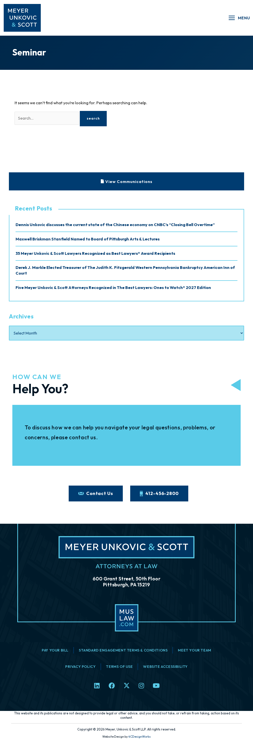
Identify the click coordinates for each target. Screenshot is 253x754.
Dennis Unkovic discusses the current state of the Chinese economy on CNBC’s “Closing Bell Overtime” (115, 224)
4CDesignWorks (139, 736)
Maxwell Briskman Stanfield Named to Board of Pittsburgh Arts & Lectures (88, 238)
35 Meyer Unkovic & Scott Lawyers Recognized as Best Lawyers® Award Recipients (95, 253)
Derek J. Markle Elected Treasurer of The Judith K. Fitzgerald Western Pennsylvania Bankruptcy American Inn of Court (125, 270)
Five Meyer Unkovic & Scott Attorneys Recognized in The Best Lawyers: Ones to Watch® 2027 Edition (113, 287)
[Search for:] (47, 118)
